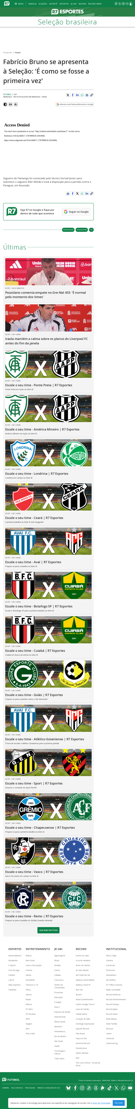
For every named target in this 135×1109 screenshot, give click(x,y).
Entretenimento (38, 949)
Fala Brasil (80, 1033)
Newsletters (111, 975)
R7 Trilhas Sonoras (114, 985)
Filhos (28, 989)
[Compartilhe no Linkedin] (77, 95)
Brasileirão (13, 960)
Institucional (116, 949)
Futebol (18, 52)
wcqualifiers (82, 230)
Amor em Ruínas (83, 965)
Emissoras (110, 970)
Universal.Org (111, 1043)
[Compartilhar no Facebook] (72, 95)
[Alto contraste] (5, 104)
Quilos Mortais (82, 1053)
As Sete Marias (82, 970)
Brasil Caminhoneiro (84, 999)
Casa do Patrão (82, 1009)
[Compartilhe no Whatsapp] (82, 95)
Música (29, 1004)
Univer (109, 1033)
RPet (28, 1019)
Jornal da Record (83, 1043)
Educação (58, 997)
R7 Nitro (29, 1009)
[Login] (130, 3)
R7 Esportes (7, 52)
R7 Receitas (31, 1014)
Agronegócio (59, 955)
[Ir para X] (119, 3)
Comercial (110, 965)
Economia (58, 992)
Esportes (64, 4)
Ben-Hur (79, 989)
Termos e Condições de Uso (48, 1088)
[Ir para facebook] (116, 3)
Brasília (32, 4)
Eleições (43, 4)
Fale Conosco (17, 1088)
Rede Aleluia (111, 1019)
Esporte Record (82, 1028)
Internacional (59, 1017)
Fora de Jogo (14, 970)
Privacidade (30, 1088)
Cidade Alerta (81, 1014)
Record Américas (113, 994)
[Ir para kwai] (89, 1088)
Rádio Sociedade (113, 989)
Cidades (57, 975)
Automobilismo (14, 955)
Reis (77, 1058)
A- (16, 104)
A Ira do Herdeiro (83, 960)
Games (29, 994)
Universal (110, 1038)
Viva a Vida (30, 1033)
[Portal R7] (6, 3)
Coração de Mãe (83, 1019)
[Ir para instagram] (123, 3)
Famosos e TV (32, 985)
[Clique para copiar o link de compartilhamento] (91, 95)
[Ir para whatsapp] (123, 1088)
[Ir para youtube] (130, 1088)
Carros (57, 970)
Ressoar (109, 1028)
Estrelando (30, 980)
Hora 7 (57, 1007)
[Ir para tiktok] (109, 1088)
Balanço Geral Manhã (85, 980)
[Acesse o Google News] (86, 95)
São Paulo (58, 1041)
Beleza (29, 955)
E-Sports (12, 965)
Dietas (28, 975)
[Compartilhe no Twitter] (67, 95)
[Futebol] (67, 12)
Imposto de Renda (62, 1012)
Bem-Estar (30, 960)
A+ (10, 104)
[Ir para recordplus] (103, 1088)
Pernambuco (59, 1031)
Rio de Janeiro (60, 1036)
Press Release (68, 230)
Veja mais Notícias (48, 930)
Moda (28, 999)
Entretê (53, 4)
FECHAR (119, 1102)
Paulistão (12, 989)
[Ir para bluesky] (68, 1088)
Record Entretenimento (116, 999)
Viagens (29, 1024)
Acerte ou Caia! (82, 955)
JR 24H (73, 4)
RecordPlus (111, 980)
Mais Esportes (14, 985)
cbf (91, 230)
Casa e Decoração (34, 965)
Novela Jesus (81, 1048)
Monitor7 (58, 1026)
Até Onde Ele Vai (83, 975)
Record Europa (112, 1004)
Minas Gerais (59, 1021)
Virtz (27, 1028)
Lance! (11, 980)
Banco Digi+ (111, 955)
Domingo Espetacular (85, 1024)
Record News (95, 4)
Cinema (29, 970)
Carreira (109, 960)
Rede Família (111, 1024)
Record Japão (112, 1009)
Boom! (79, 994)
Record (82, 4)
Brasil (56, 960)
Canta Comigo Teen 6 (85, 1004)
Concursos (58, 980)
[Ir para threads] (96, 1088)
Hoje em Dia (81, 1038)
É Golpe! (57, 1002)
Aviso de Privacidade (101, 1103)
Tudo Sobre (59, 1058)
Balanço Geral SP (83, 985)
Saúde (57, 1046)
